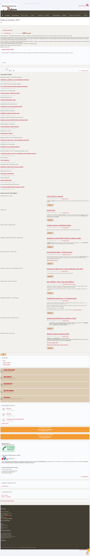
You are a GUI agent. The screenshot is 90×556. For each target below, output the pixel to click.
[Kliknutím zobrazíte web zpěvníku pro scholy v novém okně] (7, 500)
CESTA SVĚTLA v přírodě (55, 196)
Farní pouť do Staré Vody (7, 173)
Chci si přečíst (5, 486)
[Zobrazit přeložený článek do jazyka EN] (22, 33)
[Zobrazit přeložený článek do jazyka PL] (27, 33)
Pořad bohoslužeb (3, 527)
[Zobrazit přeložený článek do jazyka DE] (24, 33)
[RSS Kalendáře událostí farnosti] (88, 550)
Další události (5, 423)
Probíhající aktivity (85, 70)
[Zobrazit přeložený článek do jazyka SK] (29, 33)
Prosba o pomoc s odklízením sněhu (10, 93)
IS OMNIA (22, 547)
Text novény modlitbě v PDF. (52, 342)
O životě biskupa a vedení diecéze (9, 126)
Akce (70, 254)
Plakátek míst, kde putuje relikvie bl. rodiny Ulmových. (57, 344)
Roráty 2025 (51, 210)
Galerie (1, 528)
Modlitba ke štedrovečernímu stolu (9, 113)
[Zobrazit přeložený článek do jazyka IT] (26, 33)
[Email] (11, 70)
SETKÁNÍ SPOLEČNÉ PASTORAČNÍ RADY (15, 419)
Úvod (1, 22)
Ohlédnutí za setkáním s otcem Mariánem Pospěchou (14, 79)
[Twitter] (8, 70)
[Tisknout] (13, 70)
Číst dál (50, 232)
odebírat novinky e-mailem (30, 547)
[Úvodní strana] (2, 15)
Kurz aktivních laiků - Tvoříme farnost (59, 252)
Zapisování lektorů (56, 15)
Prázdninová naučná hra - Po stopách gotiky (62, 298)
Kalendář (2, 524)
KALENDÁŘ (8, 496)
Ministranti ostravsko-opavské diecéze (7, 536)
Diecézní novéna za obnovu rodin (58, 334)
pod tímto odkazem (78, 309)
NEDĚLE (3, 496)
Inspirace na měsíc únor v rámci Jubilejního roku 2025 (14, 140)
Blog (1, 526)
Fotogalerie (64, 15)
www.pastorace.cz (84, 476)
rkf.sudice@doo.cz (7, 516)
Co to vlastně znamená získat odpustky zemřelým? (14, 86)
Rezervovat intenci (4, 525)
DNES (3, 495)
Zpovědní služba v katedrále (5, 535)
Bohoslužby (7, 15)
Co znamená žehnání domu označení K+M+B (12, 187)
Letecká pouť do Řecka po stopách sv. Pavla (61, 318)
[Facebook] (5, 70)
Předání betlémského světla (8, 100)
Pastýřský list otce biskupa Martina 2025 (11, 106)
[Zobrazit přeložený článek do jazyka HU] (30, 33)
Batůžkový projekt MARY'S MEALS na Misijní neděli (14, 120)
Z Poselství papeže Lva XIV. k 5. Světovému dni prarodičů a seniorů (18, 153)
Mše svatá (8, 408)
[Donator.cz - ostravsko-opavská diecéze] (8, 451)
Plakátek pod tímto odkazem (52, 260)
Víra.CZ (2, 538)
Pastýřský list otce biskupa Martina (9, 146)
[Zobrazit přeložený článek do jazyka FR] (25, 33)
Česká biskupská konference (6, 533)
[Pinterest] (9, 70)
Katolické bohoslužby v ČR (5, 537)
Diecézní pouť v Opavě (6, 133)
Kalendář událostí (15, 15)
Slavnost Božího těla (5, 180)
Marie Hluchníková (7, 33)
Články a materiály (72, 284)
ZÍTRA (6, 495)
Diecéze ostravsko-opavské (5, 534)
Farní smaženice (4, 160)
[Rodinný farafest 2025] (8, 30)
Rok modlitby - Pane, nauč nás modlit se (60, 282)
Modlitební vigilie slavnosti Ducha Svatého (11, 167)
